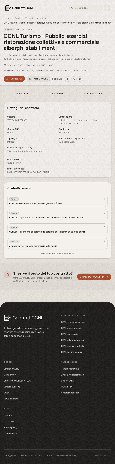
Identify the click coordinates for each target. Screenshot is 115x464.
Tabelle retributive (70, 368)
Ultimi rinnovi (10, 374)
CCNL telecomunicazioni (73, 322)
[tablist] (57, 93)
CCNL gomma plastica (72, 352)
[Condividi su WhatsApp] (74, 79)
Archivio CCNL (41, 78)
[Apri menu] (107, 8)
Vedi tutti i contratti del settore (56, 253)
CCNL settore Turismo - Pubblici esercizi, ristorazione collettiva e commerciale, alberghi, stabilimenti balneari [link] (57, 22)
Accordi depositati (70, 392)
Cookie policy (10, 433)
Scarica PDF (16, 78)
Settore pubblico (12, 386)
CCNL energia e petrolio (72, 346)
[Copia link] (80, 79)
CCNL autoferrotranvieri (72, 340)
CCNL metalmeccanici (72, 328)
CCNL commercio (69, 334)
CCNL (17, 18)
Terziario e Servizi (34, 18)
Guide (7, 392)
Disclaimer (9, 421)
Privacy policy (10, 427)
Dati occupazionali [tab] (93, 93)
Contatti (8, 415)
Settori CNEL (67, 380)
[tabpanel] (57, 139)
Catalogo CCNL (11, 368)
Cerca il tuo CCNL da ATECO (17, 380)
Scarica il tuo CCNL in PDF (92, 276)
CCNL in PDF (67, 386)
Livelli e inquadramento (72, 374)
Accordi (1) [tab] (57, 93)
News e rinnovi (11, 398)
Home (7, 18)
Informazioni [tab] (22, 93)
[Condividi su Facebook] (67, 79)
